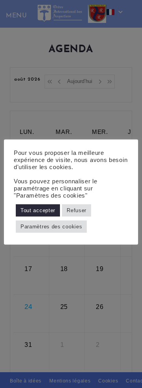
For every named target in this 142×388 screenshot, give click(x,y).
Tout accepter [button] (38, 210)
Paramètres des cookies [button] (51, 227)
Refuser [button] (76, 210)
